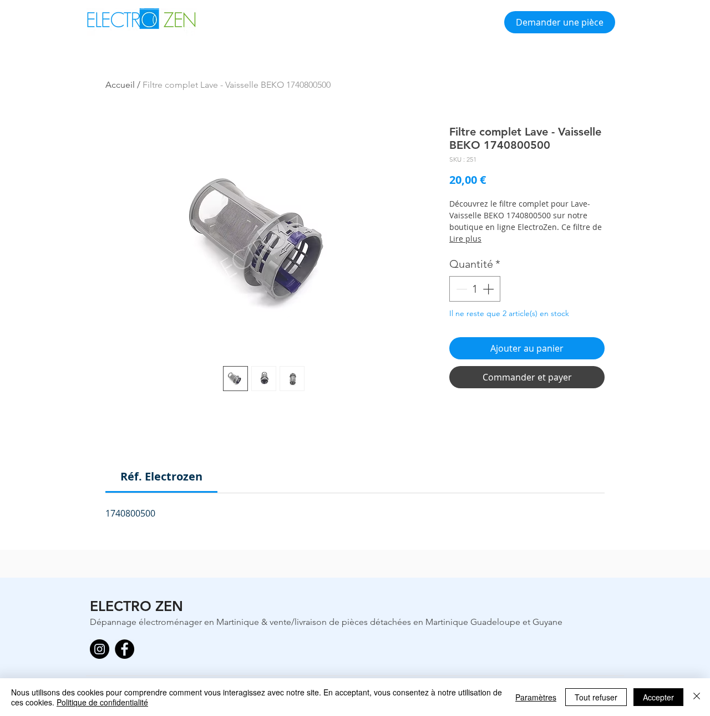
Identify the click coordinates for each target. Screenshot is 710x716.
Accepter (658, 697)
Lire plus (465, 238)
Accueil (120, 84)
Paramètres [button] (535, 697)
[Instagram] (99, 649)
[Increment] (489, 289)
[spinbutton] (475, 289)
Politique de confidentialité (102, 702)
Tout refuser (596, 697)
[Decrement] (460, 289)
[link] (161, 476)
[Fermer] (696, 697)
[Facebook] (124, 649)
